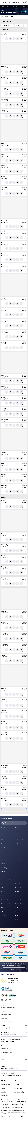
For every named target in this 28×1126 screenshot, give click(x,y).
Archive (12, 16)
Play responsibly (5, 1084)
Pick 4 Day (22, 6)
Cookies (3, 1092)
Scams (16, 1080)
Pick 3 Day (8, 6)
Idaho (2, 6)
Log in (24, 2)
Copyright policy (19, 1092)
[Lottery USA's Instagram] (6, 1000)
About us (3, 1080)
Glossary (16, 1084)
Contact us (14, 969)
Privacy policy (18, 1088)
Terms (3, 1088)
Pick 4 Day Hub (5, 16)
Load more (14, 810)
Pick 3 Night (15, 6)
